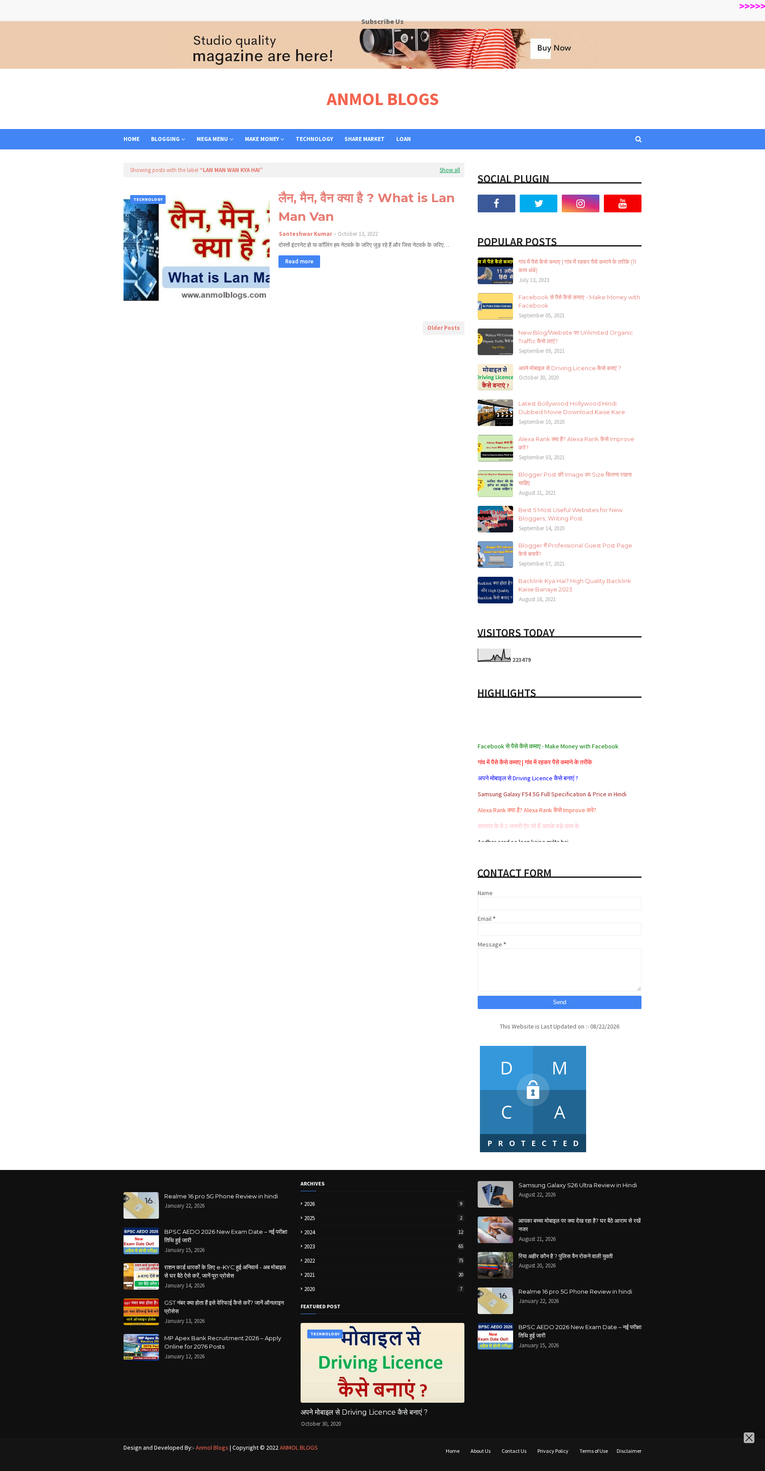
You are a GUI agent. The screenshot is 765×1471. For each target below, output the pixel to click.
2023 (383, 1246)
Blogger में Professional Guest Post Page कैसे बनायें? (575, 550)
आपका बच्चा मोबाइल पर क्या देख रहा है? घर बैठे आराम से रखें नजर (579, 1225)
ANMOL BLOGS (383, 99)
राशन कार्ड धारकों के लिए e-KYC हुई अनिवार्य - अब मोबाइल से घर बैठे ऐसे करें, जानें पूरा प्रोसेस (225, 1271)
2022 (383, 1260)
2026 (383, 1204)
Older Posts (443, 328)
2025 (383, 1218)
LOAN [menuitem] (403, 139)
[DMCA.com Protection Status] (533, 1152)
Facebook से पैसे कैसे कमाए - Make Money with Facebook (579, 301)
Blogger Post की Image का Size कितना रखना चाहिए (575, 479)
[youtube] (622, 203)
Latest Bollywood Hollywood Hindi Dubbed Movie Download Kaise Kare (571, 408)
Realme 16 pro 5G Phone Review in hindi (221, 1196)
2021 (383, 1275)
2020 (383, 1289)
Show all (450, 170)
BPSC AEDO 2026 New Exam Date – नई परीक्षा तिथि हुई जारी (225, 1236)
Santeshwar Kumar (305, 234)
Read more (299, 261)
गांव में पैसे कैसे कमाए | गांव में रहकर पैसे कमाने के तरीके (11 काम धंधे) (577, 266)
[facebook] (496, 203)
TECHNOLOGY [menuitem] (314, 139)
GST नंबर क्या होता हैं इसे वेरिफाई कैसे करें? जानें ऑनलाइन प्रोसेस (224, 1307)
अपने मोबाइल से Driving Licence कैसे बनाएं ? (569, 368)
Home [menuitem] (131, 139)
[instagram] (580, 203)
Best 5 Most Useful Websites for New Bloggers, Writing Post (570, 514)
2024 (383, 1232)
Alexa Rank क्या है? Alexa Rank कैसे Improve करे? (576, 443)
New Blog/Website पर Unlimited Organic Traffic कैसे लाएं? (575, 337)
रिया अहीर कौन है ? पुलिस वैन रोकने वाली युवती (565, 1256)
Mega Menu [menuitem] (212, 139)
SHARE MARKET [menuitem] (364, 139)
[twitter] (538, 203)
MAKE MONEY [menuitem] (262, 139)
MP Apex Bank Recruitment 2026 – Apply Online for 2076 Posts (222, 1342)
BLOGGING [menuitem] (165, 139)
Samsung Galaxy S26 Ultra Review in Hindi (577, 1185)
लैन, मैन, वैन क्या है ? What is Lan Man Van (366, 207)
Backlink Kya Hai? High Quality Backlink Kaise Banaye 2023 (574, 585)
